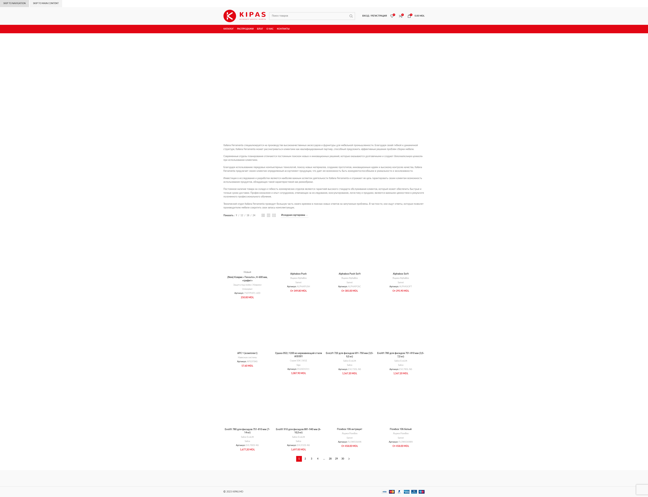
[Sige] (410, 478)
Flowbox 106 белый (401, 429)
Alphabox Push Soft (350, 273)
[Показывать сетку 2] (263, 215)
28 (330, 459)
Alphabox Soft (401, 273)
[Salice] (352, 478)
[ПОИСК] (351, 16)
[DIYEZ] (237, 478)
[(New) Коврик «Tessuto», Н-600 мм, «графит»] (247, 247)
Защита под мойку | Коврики (247, 285)
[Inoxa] (324, 478)
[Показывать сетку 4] (274, 215)
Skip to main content (46, 3)
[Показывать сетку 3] (268, 215)
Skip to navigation (14, 3)
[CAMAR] (266, 478)
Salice (349, 365)
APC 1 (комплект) (247, 353)
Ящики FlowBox (349, 433)
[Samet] (295, 478)
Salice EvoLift (349, 361)
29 (336, 459)
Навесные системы (247, 357)
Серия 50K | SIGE (298, 361)
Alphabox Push (298, 273)
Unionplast (247, 289)
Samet (298, 282)
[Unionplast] (381, 478)
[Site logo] (244, 16)
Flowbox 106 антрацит (349, 429)
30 (342, 459)
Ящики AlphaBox (298, 278)
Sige (298, 365)
